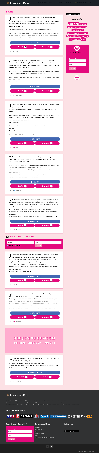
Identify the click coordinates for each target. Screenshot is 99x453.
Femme (18, 245)
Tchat (78, 36)
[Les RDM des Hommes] (15, 190)
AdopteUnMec (73, 23)
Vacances (83, 39)
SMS (74, 36)
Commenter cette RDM (36, 221)
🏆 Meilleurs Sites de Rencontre (83, 3)
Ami (85, 24)
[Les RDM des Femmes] (15, 51)
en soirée (60, 3)
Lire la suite (35, 43)
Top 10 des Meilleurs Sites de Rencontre (45, 437)
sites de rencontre (42, 3)
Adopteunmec (46, 400)
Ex (82, 30)
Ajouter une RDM (39, 429)
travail (70, 39)
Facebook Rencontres (73, 33)
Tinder (82, 36)
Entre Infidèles (76, 30)
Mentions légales (39, 433)
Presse (37, 435)
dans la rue (52, 3)
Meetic (69, 36)
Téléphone (77, 39)
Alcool (81, 24)
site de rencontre (62, 400)
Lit (80, 33)
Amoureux (70, 27)
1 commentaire (36, 87)
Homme (11, 245)
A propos (37, 427)
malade (85, 33)
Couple (80, 27)
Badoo (75, 27)
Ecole (85, 27)
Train (87, 36)
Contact (37, 431)
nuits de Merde (68, 3)
